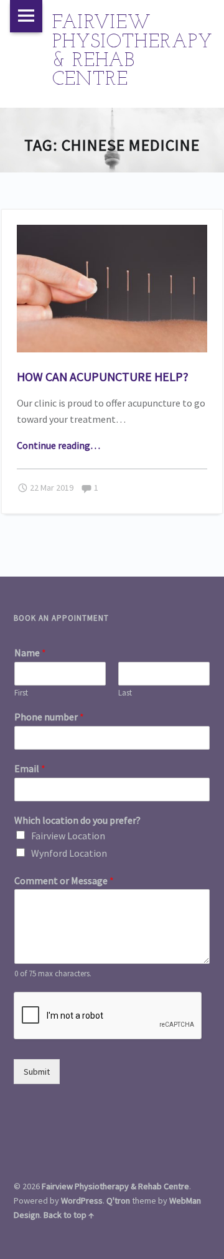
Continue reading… (58, 445)
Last (125, 693)
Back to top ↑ (69, 1214)
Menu (26, 16)
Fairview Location (68, 835)
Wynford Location (69, 853)
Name (30, 652)
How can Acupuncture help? (103, 376)
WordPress (82, 1200)
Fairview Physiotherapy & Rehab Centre (115, 1186)
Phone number (49, 716)
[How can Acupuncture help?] (112, 232)
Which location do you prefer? (77, 820)
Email (29, 768)
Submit (37, 1071)
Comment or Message (64, 880)
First (21, 693)
